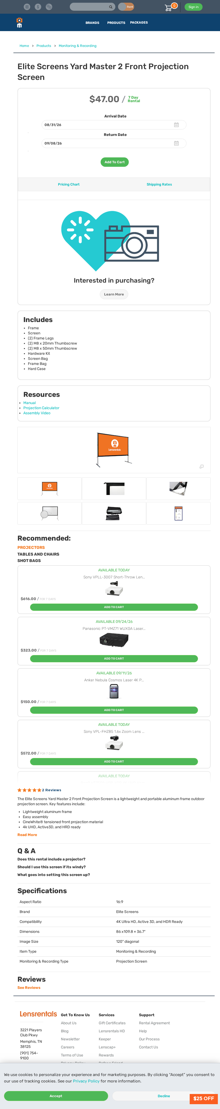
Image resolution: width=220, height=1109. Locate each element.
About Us (68, 1023)
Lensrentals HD (112, 1031)
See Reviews (29, 987)
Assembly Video (36, 413)
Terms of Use (72, 1055)
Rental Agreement (154, 1023)
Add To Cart (115, 162)
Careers (67, 1047)
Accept (56, 1096)
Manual (29, 403)
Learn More (114, 294)
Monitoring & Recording (78, 46)
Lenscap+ (107, 1047)
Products (43, 46)
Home (24, 46)
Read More (27, 835)
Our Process (149, 1039)
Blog (64, 1031)
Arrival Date (115, 116)
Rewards (106, 1055)
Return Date (115, 134)
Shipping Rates (159, 184)
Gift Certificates (112, 1023)
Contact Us (148, 1047)
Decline (164, 1096)
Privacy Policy (86, 1081)
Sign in (194, 7)
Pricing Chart (69, 184)
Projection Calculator (41, 408)
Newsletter (70, 1039)
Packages (139, 22)
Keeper (105, 1039)
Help (143, 1031)
